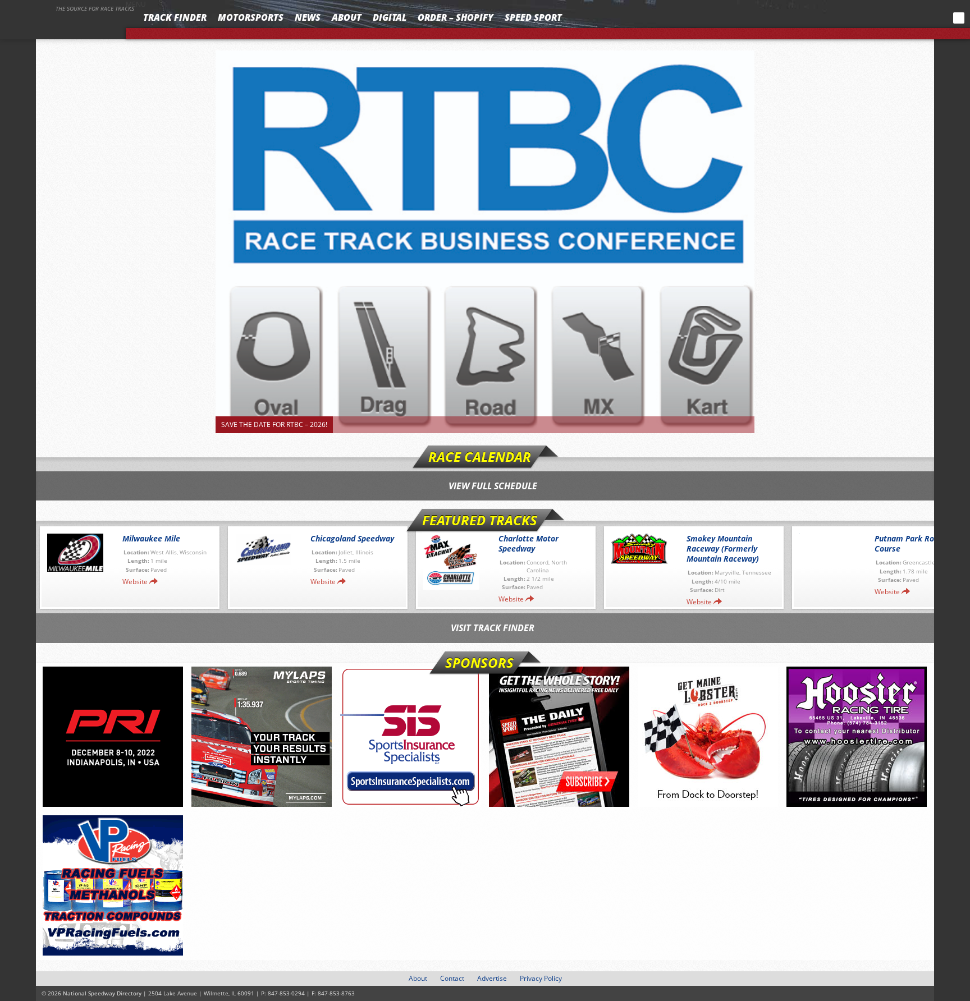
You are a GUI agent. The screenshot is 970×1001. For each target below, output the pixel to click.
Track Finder (175, 17)
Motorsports (250, 17)
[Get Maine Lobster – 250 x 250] (708, 737)
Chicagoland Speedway (352, 538)
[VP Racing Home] (113, 885)
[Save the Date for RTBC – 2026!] (485, 241)
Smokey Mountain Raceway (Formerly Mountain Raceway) (723, 548)
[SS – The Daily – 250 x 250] (559, 737)
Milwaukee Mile (151, 538)
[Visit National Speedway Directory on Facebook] (887, 18)
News (308, 17)
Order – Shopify (455, 17)
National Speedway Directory (68, 23)
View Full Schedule (493, 486)
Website (135, 581)
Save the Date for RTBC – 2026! (274, 424)
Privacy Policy (541, 978)
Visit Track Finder (492, 628)
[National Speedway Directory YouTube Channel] (928, 18)
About (347, 17)
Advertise (492, 978)
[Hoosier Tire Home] (856, 737)
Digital (389, 17)
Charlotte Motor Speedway (528, 543)
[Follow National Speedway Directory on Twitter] (902, 18)
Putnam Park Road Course (909, 543)
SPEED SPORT (533, 17)
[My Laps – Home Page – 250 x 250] (261, 737)
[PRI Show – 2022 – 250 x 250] (113, 737)
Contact (452, 978)
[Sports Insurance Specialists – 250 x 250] (410, 737)
